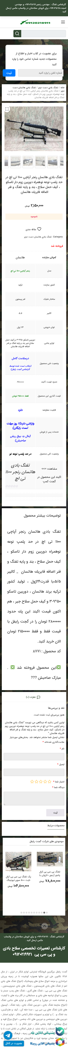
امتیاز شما (58, 782)
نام (62, 749)
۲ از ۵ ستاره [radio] (45, 781)
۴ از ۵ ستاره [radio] (36, 781)
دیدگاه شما (58, 787)
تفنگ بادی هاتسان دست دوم (38, 237)
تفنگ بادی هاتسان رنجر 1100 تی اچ (20, 472)
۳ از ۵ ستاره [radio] (41, 781)
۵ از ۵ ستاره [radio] (32, 781)
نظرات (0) (31, 697)
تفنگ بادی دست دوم (48, 87)
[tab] (34, 697)
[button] (7, 109)
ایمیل (60, 764)
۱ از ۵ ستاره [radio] (49, 781)
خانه (62, 87)
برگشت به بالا (30, 926)
